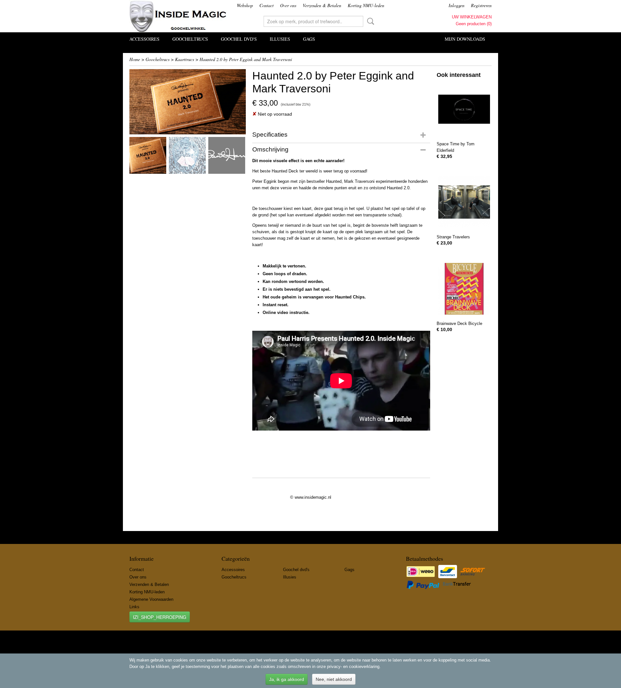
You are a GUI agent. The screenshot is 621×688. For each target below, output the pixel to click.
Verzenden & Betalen (322, 5)
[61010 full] (187, 101)
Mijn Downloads (465, 39)
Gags (309, 39)
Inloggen (456, 5)
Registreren (481, 5)
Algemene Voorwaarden (151, 599)
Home (134, 59)
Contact (266, 5)
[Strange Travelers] (464, 202)
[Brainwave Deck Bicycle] (464, 288)
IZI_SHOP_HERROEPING (159, 617)
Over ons (288, 5)
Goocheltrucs (190, 39)
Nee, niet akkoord (334, 679)
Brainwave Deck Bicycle (459, 323)
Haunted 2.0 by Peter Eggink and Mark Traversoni (246, 59)
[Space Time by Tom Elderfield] (464, 109)
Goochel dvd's (239, 39)
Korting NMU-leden (366, 5)
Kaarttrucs (184, 59)
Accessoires (144, 39)
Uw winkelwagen (472, 17)
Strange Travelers (453, 237)
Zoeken (369, 21)
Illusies (280, 39)
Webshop (245, 5)
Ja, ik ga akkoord (286, 679)
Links (134, 606)
